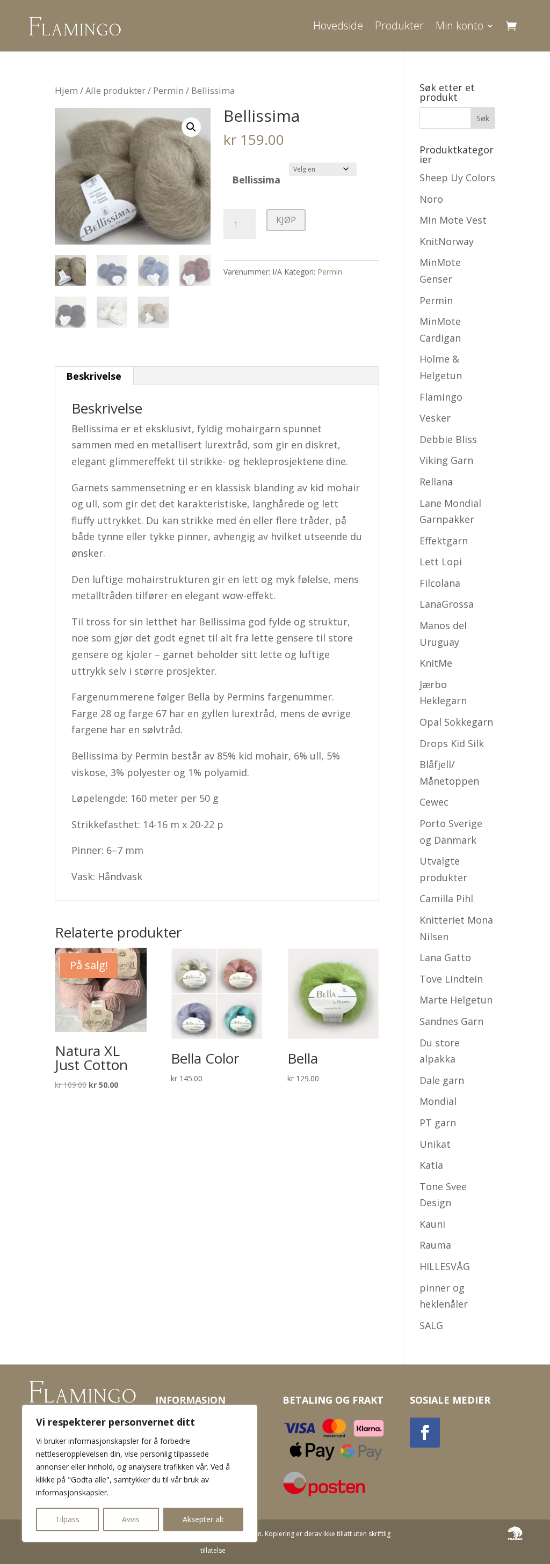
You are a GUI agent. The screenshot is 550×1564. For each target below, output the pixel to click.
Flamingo (440, 396)
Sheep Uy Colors (457, 177)
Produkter (399, 25)
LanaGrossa (446, 603)
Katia (431, 1165)
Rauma (435, 1244)
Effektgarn (443, 540)
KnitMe (435, 662)
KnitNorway (446, 241)
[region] (139, 1473)
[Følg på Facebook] (425, 1433)
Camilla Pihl (446, 898)
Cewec (433, 801)
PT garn (437, 1122)
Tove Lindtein (451, 978)
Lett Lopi (440, 561)
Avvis (131, 1519)
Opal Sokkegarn (456, 721)
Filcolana (439, 583)
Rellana (436, 481)
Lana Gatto (445, 957)
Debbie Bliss (448, 439)
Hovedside (338, 25)
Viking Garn (446, 460)
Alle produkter (115, 90)
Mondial (438, 1101)
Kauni (432, 1224)
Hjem (66, 90)
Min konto (459, 25)
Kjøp (286, 220)
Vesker (435, 417)
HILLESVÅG (444, 1266)
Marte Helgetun (456, 999)
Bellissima (256, 179)
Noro (431, 199)
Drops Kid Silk (451, 743)
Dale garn (441, 1080)
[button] (191, 127)
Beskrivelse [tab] (93, 376)
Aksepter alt (203, 1519)
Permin (168, 90)
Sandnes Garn (451, 1021)
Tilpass (67, 1519)
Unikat (435, 1144)
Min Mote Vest (453, 219)
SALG (431, 1325)
